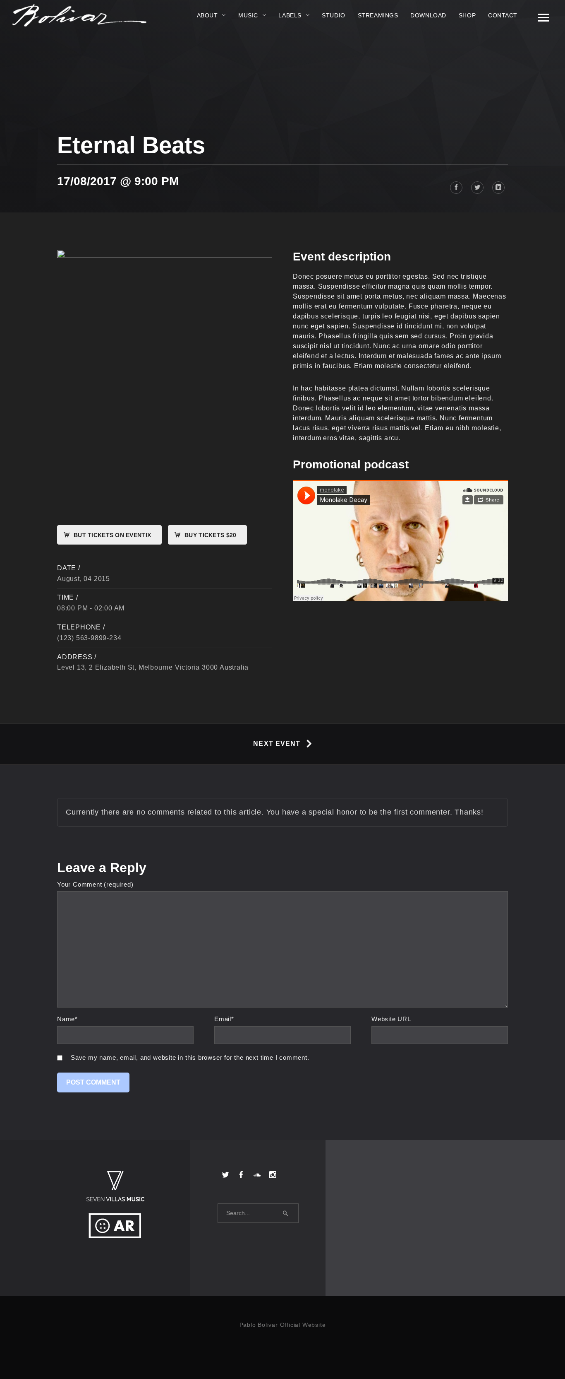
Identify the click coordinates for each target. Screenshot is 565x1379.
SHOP (467, 15)
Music (248, 15)
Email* (224, 1018)
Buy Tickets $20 (210, 535)
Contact (502, 15)
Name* (67, 1018)
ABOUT (207, 15)
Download (428, 15)
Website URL (391, 1018)
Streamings (378, 15)
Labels (289, 15)
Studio (333, 15)
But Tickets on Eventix (112, 535)
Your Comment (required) (95, 884)
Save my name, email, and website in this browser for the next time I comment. (190, 1057)
